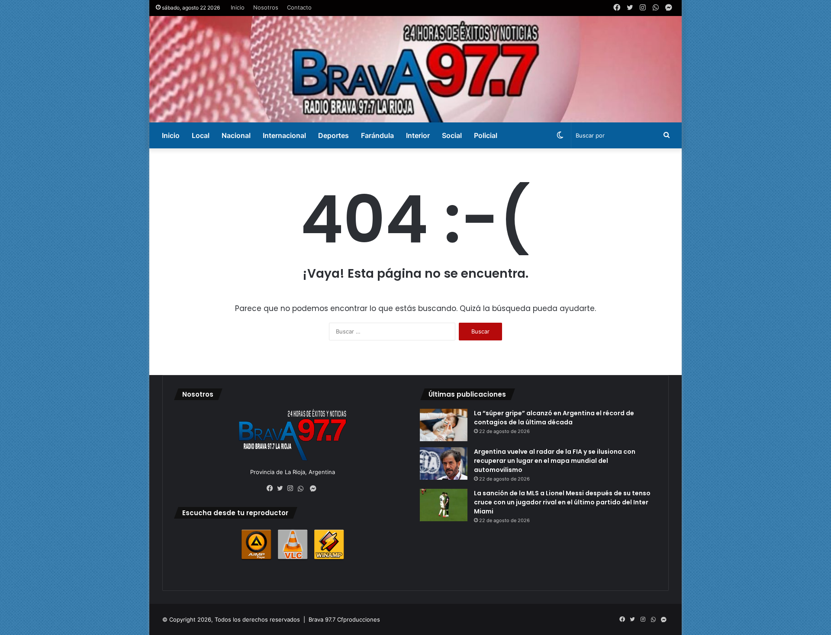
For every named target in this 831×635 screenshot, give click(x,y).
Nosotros (265, 7)
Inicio (238, 7)
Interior (418, 135)
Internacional (284, 135)
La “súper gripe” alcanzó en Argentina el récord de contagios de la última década (554, 418)
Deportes (333, 135)
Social (452, 135)
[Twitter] (282, 488)
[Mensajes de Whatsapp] (303, 489)
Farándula (377, 135)
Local (200, 135)
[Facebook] (272, 488)
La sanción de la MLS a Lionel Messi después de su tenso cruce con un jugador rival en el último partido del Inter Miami (562, 502)
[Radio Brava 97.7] (415, 69)
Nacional (236, 135)
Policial (485, 135)
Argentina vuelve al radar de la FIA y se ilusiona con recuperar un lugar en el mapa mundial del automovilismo (554, 460)
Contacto (299, 7)
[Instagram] (292, 488)
